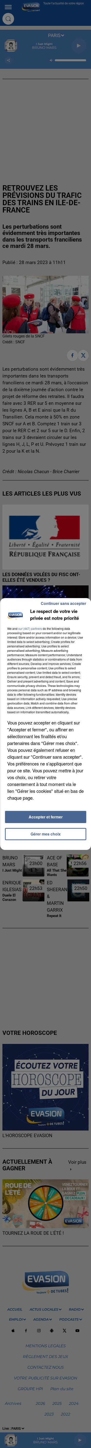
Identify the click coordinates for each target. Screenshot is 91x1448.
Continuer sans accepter (63, 603)
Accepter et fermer (46, 817)
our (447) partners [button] (30, 628)
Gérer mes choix (46, 834)
